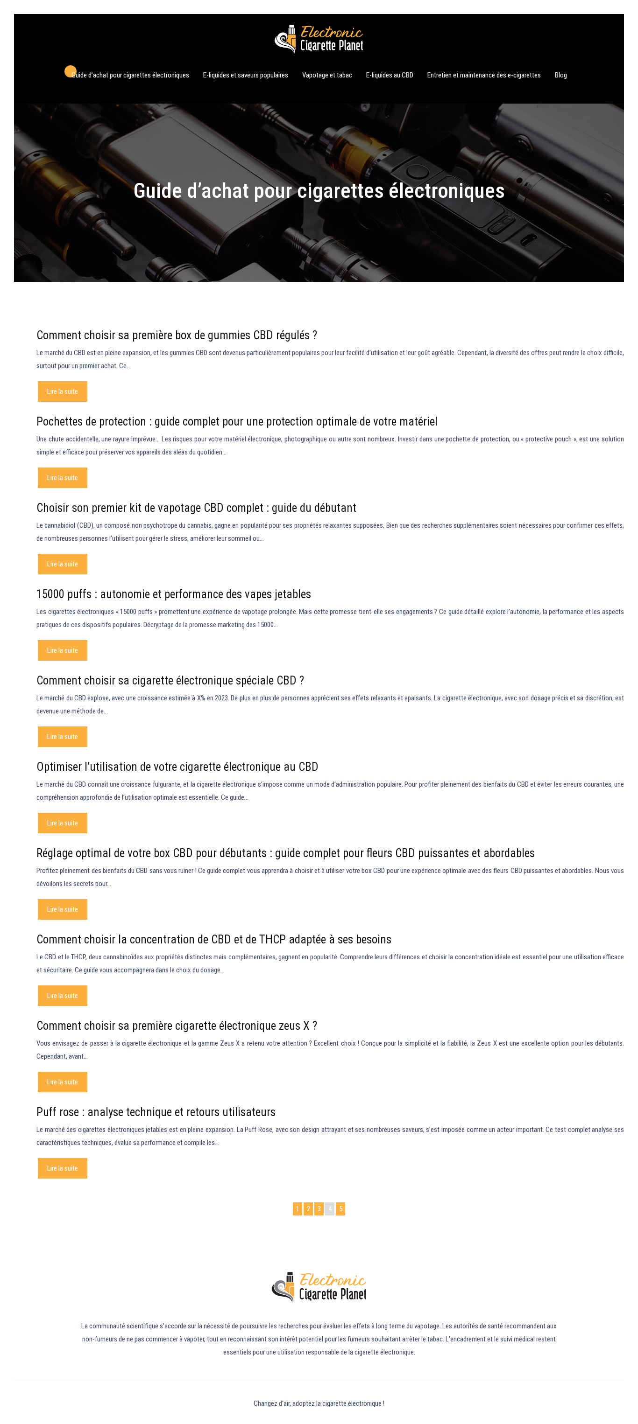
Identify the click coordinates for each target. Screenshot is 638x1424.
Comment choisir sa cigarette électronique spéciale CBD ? (170, 680)
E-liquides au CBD (389, 75)
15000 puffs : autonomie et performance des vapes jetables (173, 594)
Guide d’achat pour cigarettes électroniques (130, 75)
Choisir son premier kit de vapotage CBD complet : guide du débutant (196, 508)
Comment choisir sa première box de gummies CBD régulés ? (176, 335)
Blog (561, 75)
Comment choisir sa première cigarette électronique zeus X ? (176, 1026)
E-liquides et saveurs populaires (245, 75)
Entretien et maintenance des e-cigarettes (484, 75)
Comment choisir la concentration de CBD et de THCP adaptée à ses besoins (213, 939)
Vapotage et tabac (327, 75)
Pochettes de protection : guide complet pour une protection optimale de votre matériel (237, 421)
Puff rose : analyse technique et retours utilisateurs (156, 1112)
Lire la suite (62, 391)
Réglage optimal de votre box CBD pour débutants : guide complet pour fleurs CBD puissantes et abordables (285, 853)
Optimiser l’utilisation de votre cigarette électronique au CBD (177, 767)
